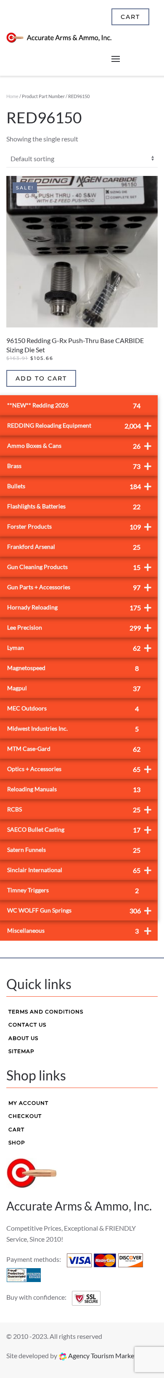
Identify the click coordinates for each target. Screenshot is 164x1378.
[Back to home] (58, 38)
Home (12, 96)
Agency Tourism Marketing (106, 1355)
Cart (16, 1129)
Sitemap (21, 1051)
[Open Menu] (115, 59)
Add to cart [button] (41, 378)
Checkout (25, 1116)
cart (130, 17)
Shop (16, 1142)
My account (28, 1103)
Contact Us (27, 1025)
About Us (23, 1038)
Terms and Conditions (45, 1011)
